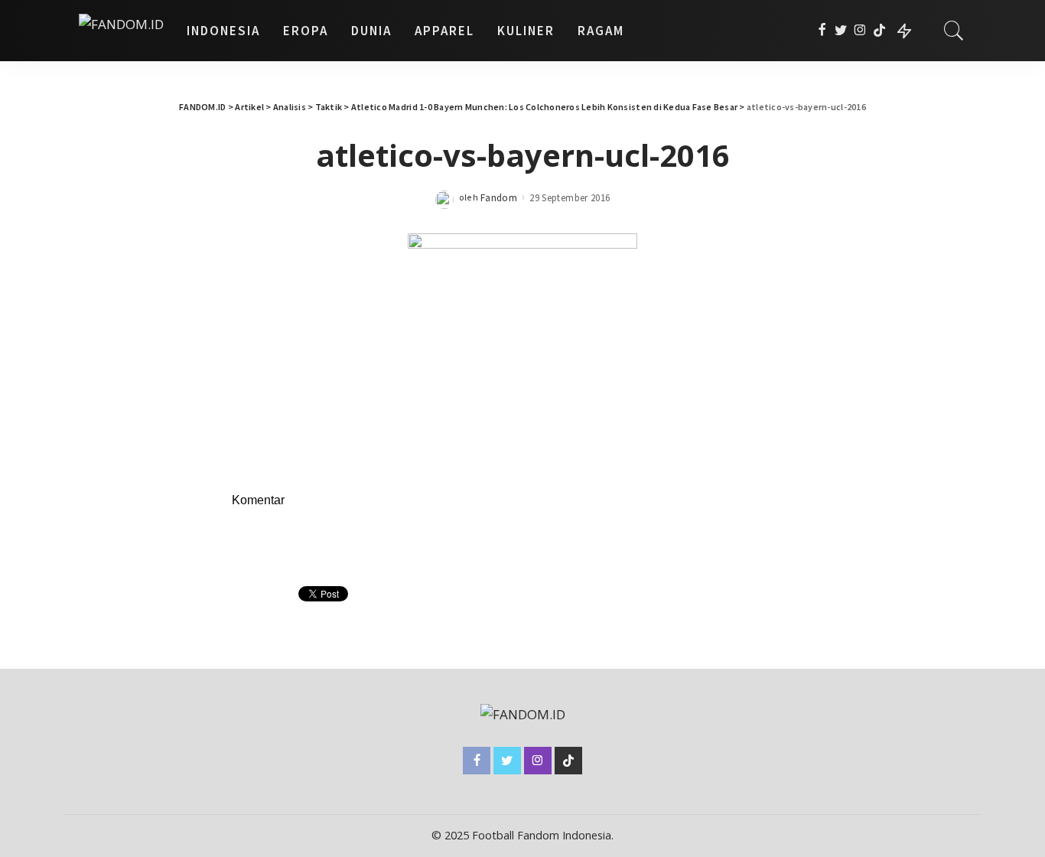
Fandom (498, 198)
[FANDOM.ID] (121, 30)
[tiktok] (879, 30)
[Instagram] (860, 30)
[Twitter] (841, 30)
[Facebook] (822, 30)
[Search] (954, 30)
